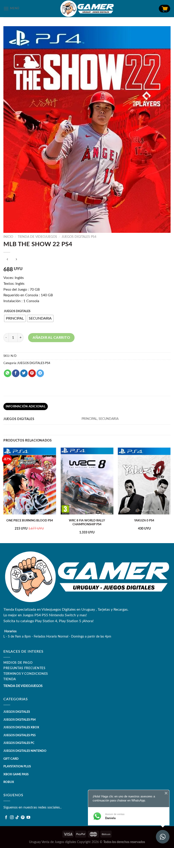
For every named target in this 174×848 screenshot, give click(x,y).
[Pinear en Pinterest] (32, 373)
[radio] (14, 318)
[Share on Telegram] (40, 373)
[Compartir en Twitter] (24, 373)
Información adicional (26, 406)
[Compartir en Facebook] (15, 373)
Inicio (8, 236)
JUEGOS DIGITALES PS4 (79, 236)
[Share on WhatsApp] (7, 373)
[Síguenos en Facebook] (6, 817)
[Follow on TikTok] (17, 817)
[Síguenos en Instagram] (12, 817)
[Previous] (3, 495)
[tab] (25, 406)
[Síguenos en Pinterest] (22, 817)
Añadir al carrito (51, 337)
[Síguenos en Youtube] (28, 817)
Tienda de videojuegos (37, 236)
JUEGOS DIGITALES (17, 311)
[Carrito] (164, 8)
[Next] (170, 495)
